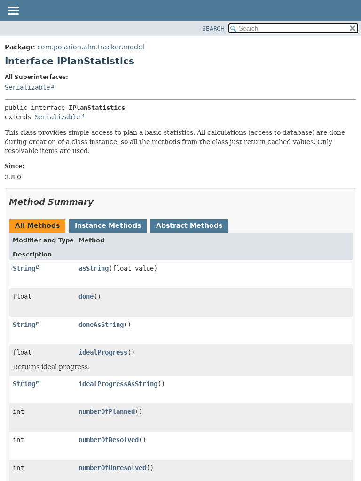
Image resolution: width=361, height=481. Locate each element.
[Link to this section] (100, 202)
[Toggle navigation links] (13, 11)
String (24, 268)
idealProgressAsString (117, 384)
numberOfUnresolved (112, 468)
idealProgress (102, 352)
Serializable (27, 87)
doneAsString (101, 324)
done (86, 296)
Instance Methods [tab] (108, 225)
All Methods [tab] (37, 225)
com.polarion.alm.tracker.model (90, 47)
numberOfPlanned (106, 411)
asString (93, 268)
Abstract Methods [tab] (189, 225)
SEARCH (213, 28)
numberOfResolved (108, 439)
